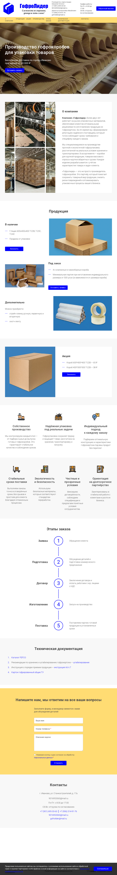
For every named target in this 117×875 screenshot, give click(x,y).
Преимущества (38, 19)
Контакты (85, 19)
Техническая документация (63, 20)
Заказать (14, 249)
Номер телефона (43, 729)
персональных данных (43, 758)
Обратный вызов (106, 8)
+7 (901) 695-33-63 (58, 6)
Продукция (20, 19)
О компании (9, 20)
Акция (28, 19)
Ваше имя (40, 721)
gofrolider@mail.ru (58, 15)
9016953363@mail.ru (59, 8)
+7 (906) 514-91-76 (58, 13)
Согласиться (102, 869)
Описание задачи (43, 737)
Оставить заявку (14, 70)
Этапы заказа (48, 20)
